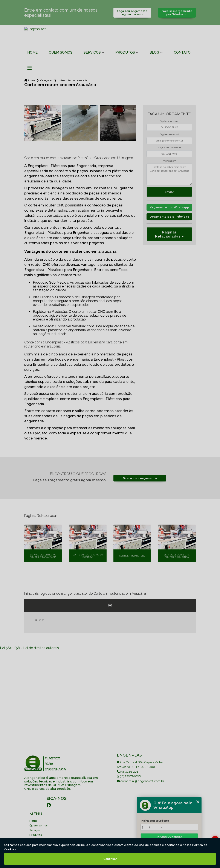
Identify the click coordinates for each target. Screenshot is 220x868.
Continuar (110, 858)
